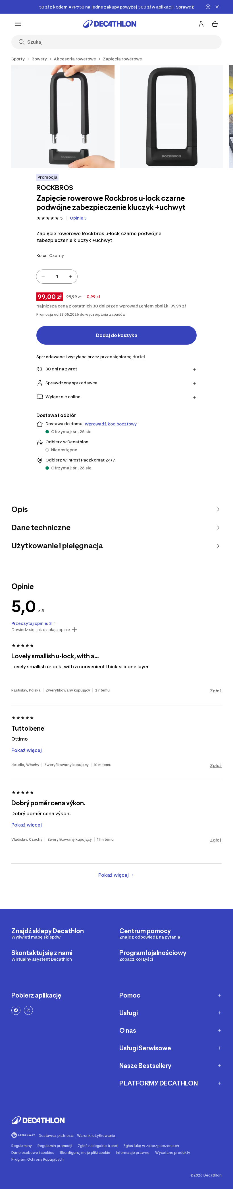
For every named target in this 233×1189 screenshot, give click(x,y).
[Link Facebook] (15, 1010)
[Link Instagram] (28, 1010)
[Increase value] (70, 276)
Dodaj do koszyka (116, 335)
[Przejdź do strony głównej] (109, 24)
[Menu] (18, 24)
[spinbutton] (57, 276)
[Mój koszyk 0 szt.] (215, 24)
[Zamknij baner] (217, 6)
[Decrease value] (43, 276)
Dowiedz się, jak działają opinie (40, 629)
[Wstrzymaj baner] (208, 6)
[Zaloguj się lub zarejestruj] (201, 24)
